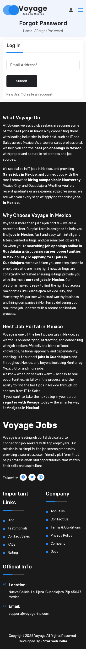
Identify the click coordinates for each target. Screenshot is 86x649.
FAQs (11, 545)
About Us (58, 511)
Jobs (54, 552)
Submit (21, 81)
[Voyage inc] (25, 10)
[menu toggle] (80, 9)
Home (27, 31)
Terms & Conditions (66, 527)
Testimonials (17, 528)
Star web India (55, 641)
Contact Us (59, 519)
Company (58, 544)
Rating (13, 553)
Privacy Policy (61, 536)
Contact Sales (19, 536)
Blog (11, 520)
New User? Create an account (29, 94)
